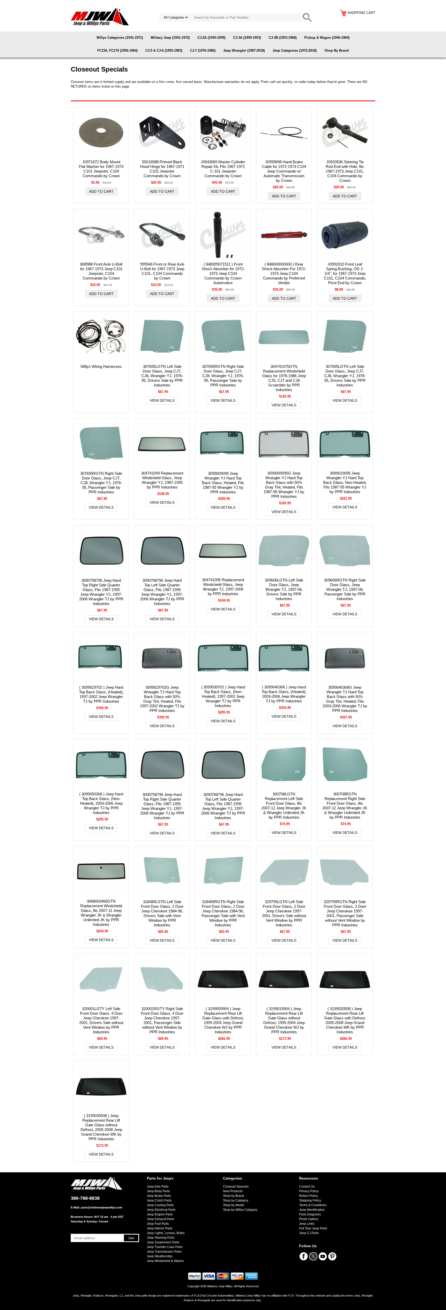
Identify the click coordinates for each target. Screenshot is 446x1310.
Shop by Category (235, 1200)
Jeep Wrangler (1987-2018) (244, 50)
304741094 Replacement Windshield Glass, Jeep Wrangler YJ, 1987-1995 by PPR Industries (162, 480)
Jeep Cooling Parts (160, 1205)
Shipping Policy (310, 1200)
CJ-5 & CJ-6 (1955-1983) (163, 50)
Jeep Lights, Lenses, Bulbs (166, 1233)
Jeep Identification (312, 1210)
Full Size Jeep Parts (313, 1228)
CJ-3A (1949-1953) (247, 38)
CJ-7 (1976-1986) (203, 50)
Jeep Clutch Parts (159, 1200)
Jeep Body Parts (158, 1191)
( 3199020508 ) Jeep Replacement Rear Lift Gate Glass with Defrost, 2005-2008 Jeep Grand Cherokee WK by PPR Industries (345, 1020)
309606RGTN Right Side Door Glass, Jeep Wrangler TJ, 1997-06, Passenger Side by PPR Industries (345, 589)
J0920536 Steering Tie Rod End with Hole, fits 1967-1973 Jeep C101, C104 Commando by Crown (345, 171)
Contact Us (307, 1186)
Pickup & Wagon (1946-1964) (326, 38)
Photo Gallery (308, 1219)
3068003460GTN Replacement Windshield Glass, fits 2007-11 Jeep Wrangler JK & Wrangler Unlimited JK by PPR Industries (101, 913)
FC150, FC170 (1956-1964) (117, 50)
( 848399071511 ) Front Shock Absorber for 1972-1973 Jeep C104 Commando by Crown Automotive (223, 273)
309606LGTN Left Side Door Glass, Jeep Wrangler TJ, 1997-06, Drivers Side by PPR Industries (284, 589)
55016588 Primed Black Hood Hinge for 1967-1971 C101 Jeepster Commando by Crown (162, 169)
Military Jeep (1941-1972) (170, 38)
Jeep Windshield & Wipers (165, 1261)
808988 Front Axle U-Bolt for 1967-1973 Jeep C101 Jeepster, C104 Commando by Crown (101, 271)
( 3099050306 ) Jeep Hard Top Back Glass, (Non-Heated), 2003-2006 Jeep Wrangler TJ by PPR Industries (101, 803)
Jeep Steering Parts (160, 1237)
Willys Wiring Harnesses (101, 366)
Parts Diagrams (310, 1214)
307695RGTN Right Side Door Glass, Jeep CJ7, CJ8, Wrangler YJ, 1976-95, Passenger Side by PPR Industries (223, 375)
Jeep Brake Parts (159, 1196)
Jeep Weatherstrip (159, 1256)
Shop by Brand (233, 1196)
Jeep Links (306, 1224)
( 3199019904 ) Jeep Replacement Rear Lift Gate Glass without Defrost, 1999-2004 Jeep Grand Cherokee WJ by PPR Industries (284, 1020)
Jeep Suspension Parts (163, 1242)
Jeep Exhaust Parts (160, 1219)
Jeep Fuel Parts (158, 1224)
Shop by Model (233, 1205)
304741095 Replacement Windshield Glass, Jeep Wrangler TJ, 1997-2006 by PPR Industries (223, 587)
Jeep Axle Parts (158, 1186)
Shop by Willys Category (240, 1210)
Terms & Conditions (312, 1205)
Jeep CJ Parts (309, 1233)
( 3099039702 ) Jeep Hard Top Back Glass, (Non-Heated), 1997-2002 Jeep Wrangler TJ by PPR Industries (223, 696)
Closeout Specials (236, 1186)
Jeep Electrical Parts (161, 1210)
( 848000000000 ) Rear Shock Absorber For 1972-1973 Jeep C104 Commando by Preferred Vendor (284, 273)
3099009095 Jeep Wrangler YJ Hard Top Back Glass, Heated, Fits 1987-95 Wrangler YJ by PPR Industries (223, 482)
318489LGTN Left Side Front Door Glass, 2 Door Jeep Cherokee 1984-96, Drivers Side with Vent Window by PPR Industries (162, 913)
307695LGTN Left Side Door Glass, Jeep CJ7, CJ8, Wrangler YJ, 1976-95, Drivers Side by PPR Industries (162, 375)
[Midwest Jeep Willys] (100, 17)
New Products (233, 1191)
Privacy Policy (309, 1191)
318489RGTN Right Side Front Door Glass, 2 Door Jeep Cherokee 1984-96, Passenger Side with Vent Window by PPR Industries (223, 913)
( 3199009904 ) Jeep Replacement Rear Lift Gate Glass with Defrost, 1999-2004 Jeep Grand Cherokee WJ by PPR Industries (223, 1020)
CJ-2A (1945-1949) (211, 38)
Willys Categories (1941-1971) (120, 38)
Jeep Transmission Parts (164, 1251)
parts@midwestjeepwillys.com (101, 1207)
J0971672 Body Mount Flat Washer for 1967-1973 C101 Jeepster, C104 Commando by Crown (101, 169)
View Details (162, 400)
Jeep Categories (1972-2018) (295, 50)
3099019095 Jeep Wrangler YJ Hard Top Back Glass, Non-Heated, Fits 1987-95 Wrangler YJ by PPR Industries (345, 482)
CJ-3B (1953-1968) (283, 38)
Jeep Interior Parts (159, 1228)
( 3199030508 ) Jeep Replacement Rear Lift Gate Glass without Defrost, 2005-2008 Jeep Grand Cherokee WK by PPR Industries (101, 1127)
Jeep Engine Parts (160, 1214)
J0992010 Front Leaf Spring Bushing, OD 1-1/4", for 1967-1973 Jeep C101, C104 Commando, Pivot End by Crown (345, 273)
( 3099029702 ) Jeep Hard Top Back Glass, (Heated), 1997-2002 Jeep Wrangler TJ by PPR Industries (101, 694)
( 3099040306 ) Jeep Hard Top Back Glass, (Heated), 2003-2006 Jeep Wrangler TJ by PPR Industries (284, 694)
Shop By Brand (336, 50)
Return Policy (308, 1196)
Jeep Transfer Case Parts (164, 1247)
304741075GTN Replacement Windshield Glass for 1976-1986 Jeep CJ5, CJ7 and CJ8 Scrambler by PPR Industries (284, 378)
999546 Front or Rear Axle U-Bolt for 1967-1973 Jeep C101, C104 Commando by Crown (162, 271)
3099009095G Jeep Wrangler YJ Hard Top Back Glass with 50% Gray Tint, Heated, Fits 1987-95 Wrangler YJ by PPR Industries (284, 485)
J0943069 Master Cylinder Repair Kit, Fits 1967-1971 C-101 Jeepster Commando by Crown (223, 169)
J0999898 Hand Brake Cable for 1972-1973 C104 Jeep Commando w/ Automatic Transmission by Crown (284, 171)
